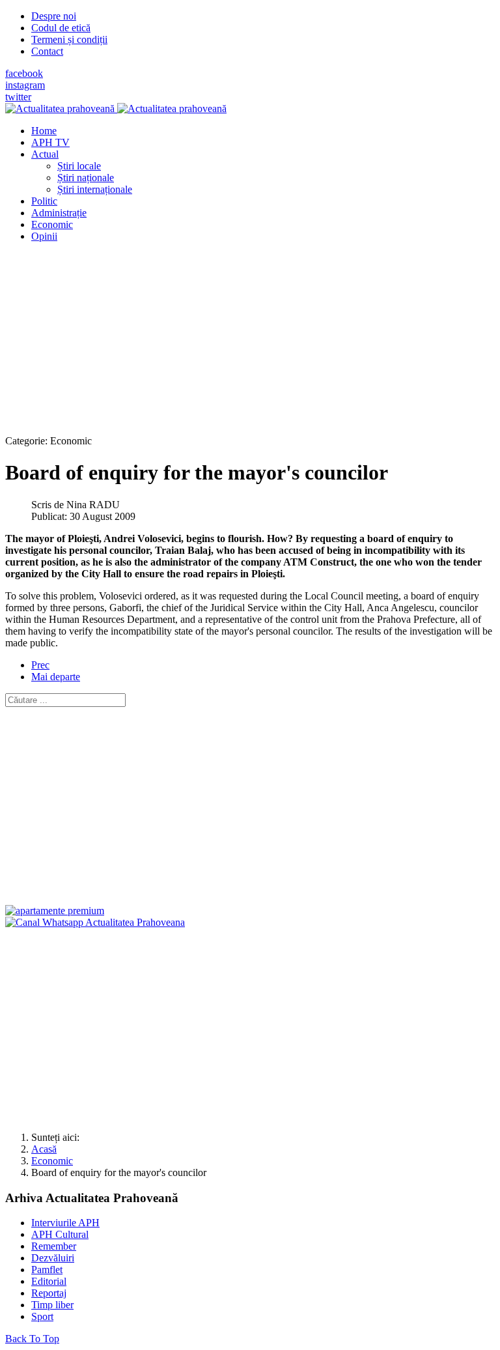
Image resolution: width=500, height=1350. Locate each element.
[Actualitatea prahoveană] (116, 108)
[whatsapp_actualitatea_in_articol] (95, 922)
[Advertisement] (250, 344)
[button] (45, 154)
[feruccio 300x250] (54, 910)
